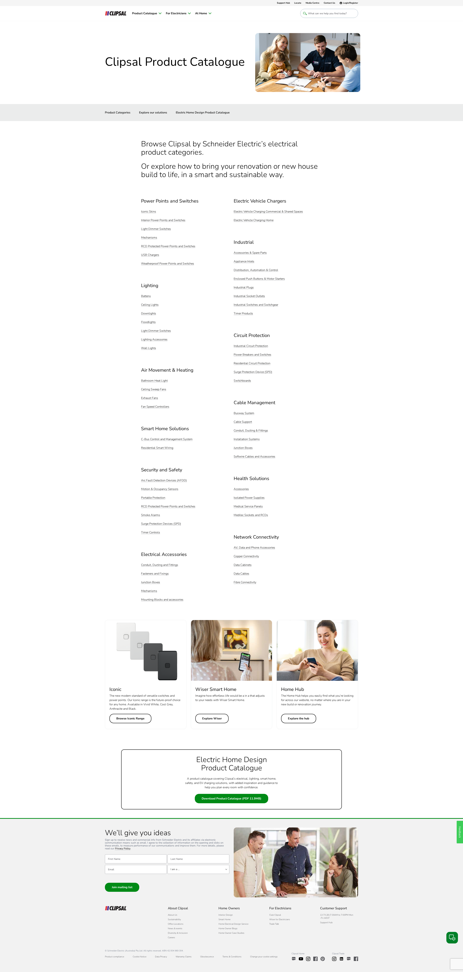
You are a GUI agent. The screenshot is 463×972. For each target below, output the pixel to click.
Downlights (148, 313)
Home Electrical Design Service (233, 923)
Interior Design (225, 914)
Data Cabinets (243, 565)
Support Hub (326, 922)
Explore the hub (298, 719)
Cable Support (243, 421)
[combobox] (198, 869)
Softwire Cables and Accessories (254, 456)
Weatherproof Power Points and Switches (167, 263)
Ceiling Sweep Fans (153, 389)
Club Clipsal (275, 914)
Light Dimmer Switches (156, 229)
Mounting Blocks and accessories (162, 599)
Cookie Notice (139, 956)
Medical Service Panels (248, 506)
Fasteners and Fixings (155, 573)
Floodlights (148, 322)
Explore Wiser (212, 719)
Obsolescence (207, 956)
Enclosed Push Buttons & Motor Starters (259, 278)
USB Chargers (150, 255)
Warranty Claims (184, 956)
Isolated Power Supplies (249, 497)
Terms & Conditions (231, 956)
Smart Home (224, 919)
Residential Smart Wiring (157, 448)
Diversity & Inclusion (178, 933)
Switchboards (242, 380)
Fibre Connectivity (245, 582)
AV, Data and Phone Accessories (254, 547)
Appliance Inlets (244, 261)
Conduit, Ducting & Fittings (251, 430)
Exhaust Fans (149, 398)
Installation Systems (247, 439)
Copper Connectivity (246, 556)
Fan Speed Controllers (155, 406)
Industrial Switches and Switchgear (256, 304)
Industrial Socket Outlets (249, 296)
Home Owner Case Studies (231, 933)
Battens (146, 296)
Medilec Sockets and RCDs (251, 515)
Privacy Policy (122, 848)
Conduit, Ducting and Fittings (159, 565)
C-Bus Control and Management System (167, 439)
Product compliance (114, 956)
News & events (175, 928)
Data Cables (241, 573)
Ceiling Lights (150, 304)
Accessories (241, 489)
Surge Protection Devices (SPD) (161, 523)
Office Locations (175, 923)
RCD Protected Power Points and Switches (168, 246)
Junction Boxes (150, 582)
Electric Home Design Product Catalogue (203, 113)
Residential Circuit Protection (252, 363)
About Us (172, 914)
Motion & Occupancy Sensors (159, 489)
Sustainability (174, 919)
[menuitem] (147, 13)
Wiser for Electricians (279, 919)
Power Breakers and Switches (252, 354)
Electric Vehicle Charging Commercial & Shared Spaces (268, 211)
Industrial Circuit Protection (251, 346)
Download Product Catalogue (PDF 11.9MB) (231, 799)
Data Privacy (161, 956)
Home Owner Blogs (227, 928)
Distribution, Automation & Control (256, 270)
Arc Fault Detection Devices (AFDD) (164, 480)
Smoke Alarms (150, 515)
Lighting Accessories (154, 339)
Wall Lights (148, 348)
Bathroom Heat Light (154, 380)
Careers (171, 937)
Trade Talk (274, 923)
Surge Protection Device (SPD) (253, 372)
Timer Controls (150, 532)
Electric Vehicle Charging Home (253, 220)
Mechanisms (149, 237)
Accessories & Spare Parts (250, 252)
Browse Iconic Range (130, 719)
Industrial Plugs (244, 287)
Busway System (244, 413)
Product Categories (117, 113)
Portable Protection (153, 497)
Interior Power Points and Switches (163, 220)
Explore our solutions (153, 113)
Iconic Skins (148, 211)
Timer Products (243, 313)
